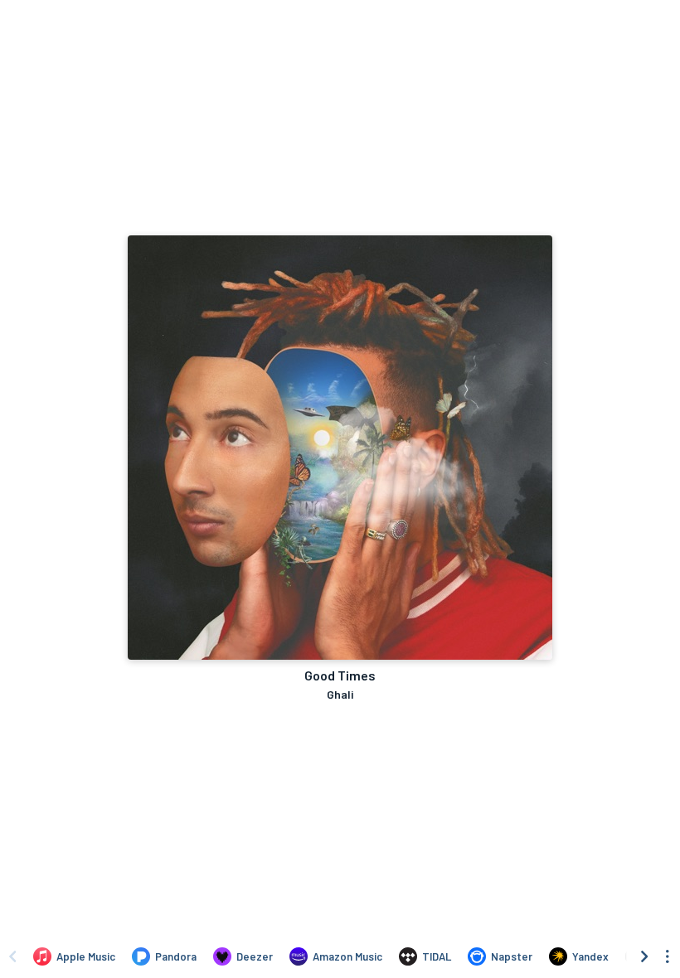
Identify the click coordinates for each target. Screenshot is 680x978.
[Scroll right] (644, 956)
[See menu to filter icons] (667, 956)
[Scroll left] (12, 956)
